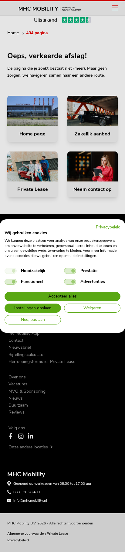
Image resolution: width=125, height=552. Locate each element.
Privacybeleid (108, 227)
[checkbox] (11, 271)
